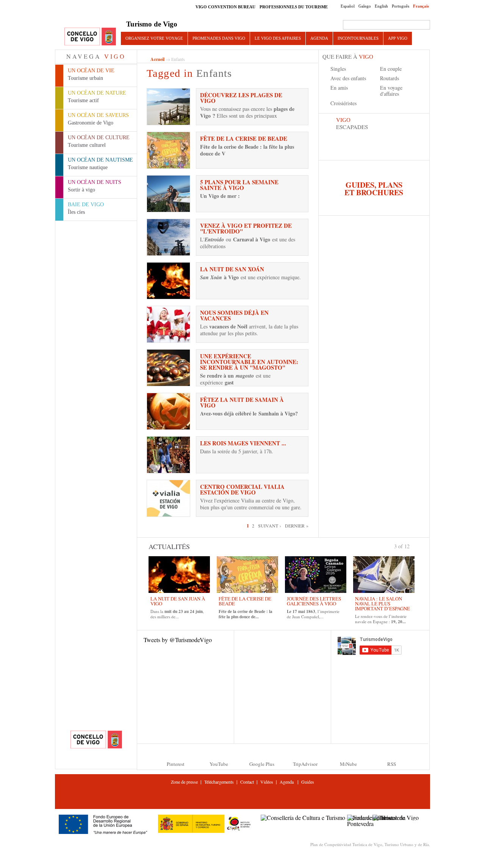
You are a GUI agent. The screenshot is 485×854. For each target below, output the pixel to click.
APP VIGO (397, 38)
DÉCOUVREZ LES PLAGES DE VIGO (241, 98)
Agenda (319, 38)
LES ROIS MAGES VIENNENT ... (243, 443)
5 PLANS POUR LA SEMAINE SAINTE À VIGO (239, 185)
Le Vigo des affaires (278, 38)
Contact (247, 782)
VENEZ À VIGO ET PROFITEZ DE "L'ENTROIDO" (246, 228)
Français (421, 6)
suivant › (269, 526)
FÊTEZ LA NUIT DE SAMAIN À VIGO (242, 402)
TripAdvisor (305, 764)
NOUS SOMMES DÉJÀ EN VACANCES (234, 315)
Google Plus (261, 764)
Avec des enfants (348, 78)
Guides (307, 782)
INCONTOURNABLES (358, 38)
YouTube (219, 764)
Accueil (157, 59)
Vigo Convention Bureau (225, 7)
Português (400, 6)
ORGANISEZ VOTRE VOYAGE (154, 38)
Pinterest (176, 764)
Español (348, 6)
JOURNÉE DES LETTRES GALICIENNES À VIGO (314, 601)
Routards (389, 78)
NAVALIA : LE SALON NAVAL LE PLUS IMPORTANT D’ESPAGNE (382, 603)
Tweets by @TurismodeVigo (178, 640)
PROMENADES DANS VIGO (218, 38)
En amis (339, 87)
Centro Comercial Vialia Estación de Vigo (242, 489)
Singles (338, 68)
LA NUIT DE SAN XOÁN (232, 269)
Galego (364, 6)
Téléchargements (219, 782)
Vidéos (266, 782)
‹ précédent (391, 545)
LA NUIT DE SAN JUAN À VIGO (177, 601)
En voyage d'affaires (391, 90)
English (381, 6)
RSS (391, 764)
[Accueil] (90, 37)
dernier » (296, 526)
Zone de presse (184, 782)
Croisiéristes (343, 103)
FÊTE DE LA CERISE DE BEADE (243, 138)
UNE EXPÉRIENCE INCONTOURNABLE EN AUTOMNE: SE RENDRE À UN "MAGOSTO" (249, 362)
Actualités (169, 546)
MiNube (348, 764)
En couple (391, 68)
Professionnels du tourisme (294, 7)
